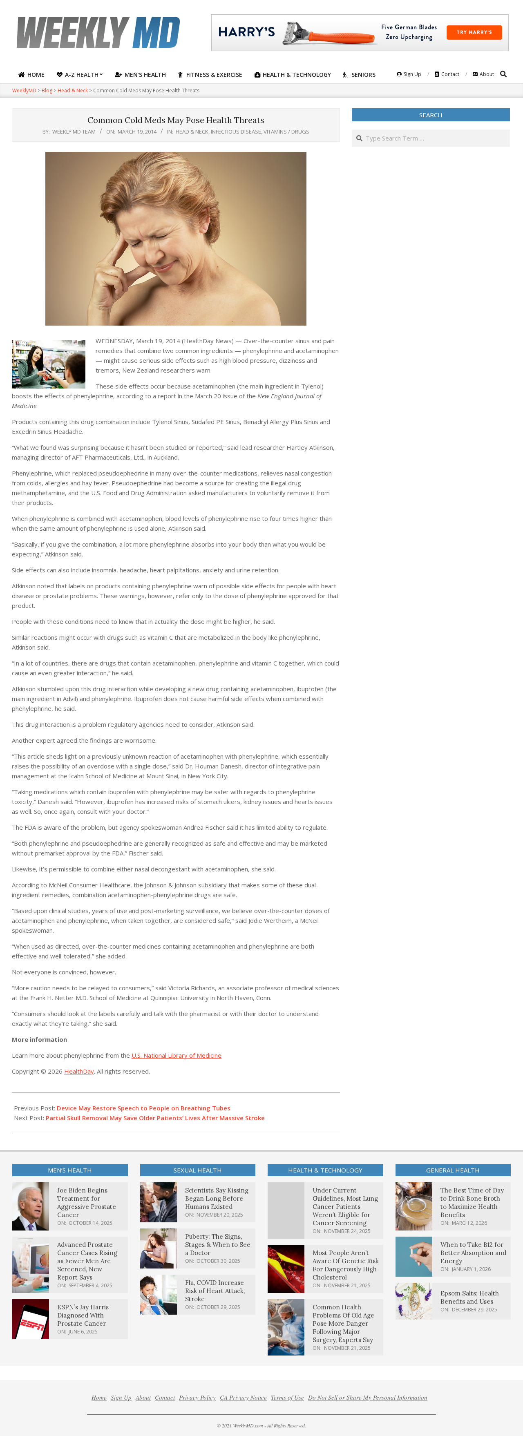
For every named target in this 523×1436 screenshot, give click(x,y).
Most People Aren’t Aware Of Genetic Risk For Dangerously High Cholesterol (346, 1265)
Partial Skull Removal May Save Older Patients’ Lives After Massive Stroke (155, 1118)
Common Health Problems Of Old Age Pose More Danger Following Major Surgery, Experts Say (343, 1323)
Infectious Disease (236, 131)
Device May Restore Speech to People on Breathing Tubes (143, 1108)
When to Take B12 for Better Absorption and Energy (473, 1253)
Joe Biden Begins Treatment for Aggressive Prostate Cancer (86, 1202)
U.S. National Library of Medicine (176, 1055)
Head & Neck (192, 131)
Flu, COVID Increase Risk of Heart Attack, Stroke (215, 1291)
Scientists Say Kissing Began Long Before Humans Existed (216, 1198)
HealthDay (79, 1071)
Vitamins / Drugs (286, 131)
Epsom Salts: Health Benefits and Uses (469, 1297)
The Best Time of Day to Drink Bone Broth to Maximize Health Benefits (472, 1202)
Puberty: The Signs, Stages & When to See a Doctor (217, 1245)
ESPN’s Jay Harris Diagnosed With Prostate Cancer (83, 1315)
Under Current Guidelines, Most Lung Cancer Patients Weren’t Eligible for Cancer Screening (345, 1206)
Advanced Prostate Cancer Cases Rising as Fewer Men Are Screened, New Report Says (87, 1261)
